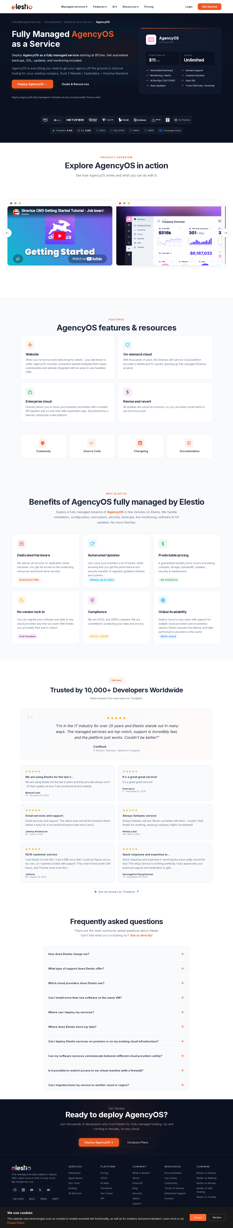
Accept (198, 1217)
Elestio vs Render (206, 1183)
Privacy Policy (15, 1222)
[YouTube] (31, 1190)
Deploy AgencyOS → (32, 84)
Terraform (106, 1188)
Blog (135, 1188)
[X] (40, 1190)
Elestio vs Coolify (206, 1196)
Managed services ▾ (74, 6)
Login (189, 6)
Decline (217, 1217)
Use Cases (106, 1193)
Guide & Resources (75, 84)
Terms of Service (174, 1188)
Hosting (72, 1188)
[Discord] (48, 1190)
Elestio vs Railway (207, 1177)
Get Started (209, 6)
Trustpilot (64, 130)
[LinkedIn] (23, 1190)
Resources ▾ (131, 6)
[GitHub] (15, 1190)
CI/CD (103, 1177)
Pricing (148, 6)
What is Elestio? (141, 1172)
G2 (84, 130)
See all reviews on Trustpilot (116, 891)
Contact (169, 1198)
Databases (74, 1172)
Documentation (173, 1172)
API (102, 1198)
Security (137, 1193)
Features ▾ (100, 6)
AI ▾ (114, 6)
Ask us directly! (141, 935)
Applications (75, 1177)
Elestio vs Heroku (206, 1172)
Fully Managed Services (26, 21)
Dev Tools (74, 1183)
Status (136, 1198)
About (136, 1177)
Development (53, 21)
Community (171, 1183)
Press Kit (137, 1183)
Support (137, 1203)
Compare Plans (137, 1142)
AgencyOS (115, 512)
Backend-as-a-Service (78, 21)
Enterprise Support (175, 1193)
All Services (75, 1193)
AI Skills (104, 1183)
